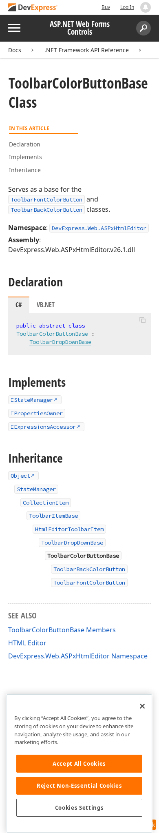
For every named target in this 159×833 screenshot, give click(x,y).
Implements (25, 157)
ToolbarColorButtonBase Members (62, 629)
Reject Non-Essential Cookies (79, 785)
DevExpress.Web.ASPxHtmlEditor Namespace (78, 655)
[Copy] (142, 320)
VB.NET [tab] (46, 304)
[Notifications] (145, 7)
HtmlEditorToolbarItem (69, 529)
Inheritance (25, 170)
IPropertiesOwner (37, 413)
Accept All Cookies (79, 763)
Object (20, 475)
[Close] (142, 706)
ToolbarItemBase (53, 515)
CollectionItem (45, 502)
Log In (127, 7)
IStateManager (32, 399)
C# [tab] (18, 304)
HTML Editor (27, 642)
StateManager (36, 489)
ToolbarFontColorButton (46, 199)
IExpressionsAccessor (43, 426)
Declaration (24, 144)
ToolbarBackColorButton (46, 209)
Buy (106, 7)
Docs (14, 50)
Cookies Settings (79, 807)
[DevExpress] (33, 8)
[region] (79, 763)
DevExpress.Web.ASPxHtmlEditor (99, 228)
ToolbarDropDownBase (60, 342)
